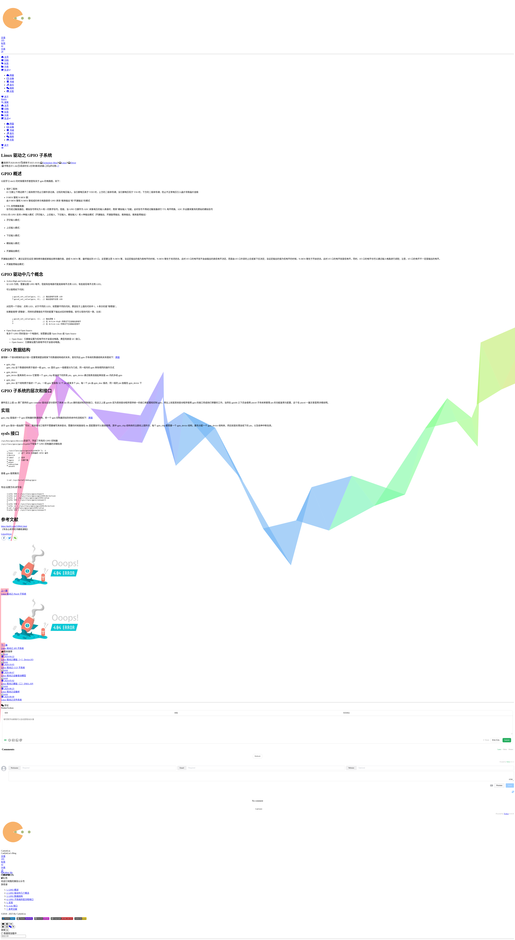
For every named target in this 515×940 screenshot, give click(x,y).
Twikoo (506, 814)
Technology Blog (50, 163)
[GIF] (13, 740)
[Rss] (13, 875)
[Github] (2, 875)
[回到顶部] (13, 926)
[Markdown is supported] (5, 740)
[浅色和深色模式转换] (7, 924)
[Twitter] (6, 875)
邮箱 (176, 713)
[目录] (7, 926)
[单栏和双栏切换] (11, 924)
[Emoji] (9, 740)
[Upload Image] (17, 740)
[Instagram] (11, 875)
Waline (508, 762)
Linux (64, 163)
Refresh (257, 756)
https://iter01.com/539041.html (14, 526)
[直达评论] (10, 927)
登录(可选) (496, 740)
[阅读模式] (3, 924)
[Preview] (20, 740)
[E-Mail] (4, 875)
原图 (117, 357)
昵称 (6, 713)
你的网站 (346, 713)
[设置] (3, 926)
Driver (73, 163)
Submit (506, 740)
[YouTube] (9, 875)
